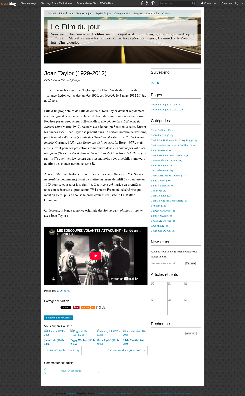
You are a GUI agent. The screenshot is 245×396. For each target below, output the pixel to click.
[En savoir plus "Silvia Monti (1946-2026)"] (159, 306)
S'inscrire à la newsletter (59, 317)
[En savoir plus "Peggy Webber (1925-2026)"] (176, 290)
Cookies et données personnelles (159, 393)
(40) (160, 180)
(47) (168, 175)
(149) (173, 145)
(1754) (161, 130)
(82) (170, 155)
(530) (162, 135)
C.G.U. (140, 393)
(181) (174, 140)
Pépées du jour (103, 13)
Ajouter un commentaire (71, 371)
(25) (161, 195)
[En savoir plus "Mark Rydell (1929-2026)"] (192, 290)
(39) (162, 185)
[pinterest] (153, 3)
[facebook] (142, 3)
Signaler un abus (126, 393)
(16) (163, 210)
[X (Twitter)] (147, 3)
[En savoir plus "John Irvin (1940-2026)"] (159, 290)
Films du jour (66, 13)
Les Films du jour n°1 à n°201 (166, 104)
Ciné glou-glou (122, 13)
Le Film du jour (75, 26)
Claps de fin (152, 13)
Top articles (102, 393)
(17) (159, 205)
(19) (169, 200)
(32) (159, 190)
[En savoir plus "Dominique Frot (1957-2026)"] (192, 306)
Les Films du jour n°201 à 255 (167, 109)
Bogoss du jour (84, 13)
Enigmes (138, 13)
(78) (166, 160)
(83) (161, 150)
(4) (163, 220)
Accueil (52, 13)
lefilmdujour (71, 393)
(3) (163, 230)
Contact (166, 13)
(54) (162, 170)
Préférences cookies (183, 393)
